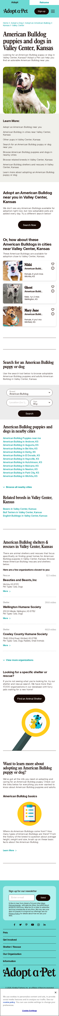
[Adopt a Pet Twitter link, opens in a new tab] (21, 924)
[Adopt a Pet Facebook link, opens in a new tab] (15, 924)
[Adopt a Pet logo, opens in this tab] (29, 975)
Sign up (41, 11)
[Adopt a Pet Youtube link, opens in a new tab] (33, 924)
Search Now (29, 225)
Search (29, 413)
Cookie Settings (29, 1011)
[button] (53, 264)
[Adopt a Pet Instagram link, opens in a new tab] (39, 924)
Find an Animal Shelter (29, 698)
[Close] (55, 992)
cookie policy (9, 1002)
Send (43, 897)
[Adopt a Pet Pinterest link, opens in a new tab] (27, 924)
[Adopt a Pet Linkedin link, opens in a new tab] (44, 924)
